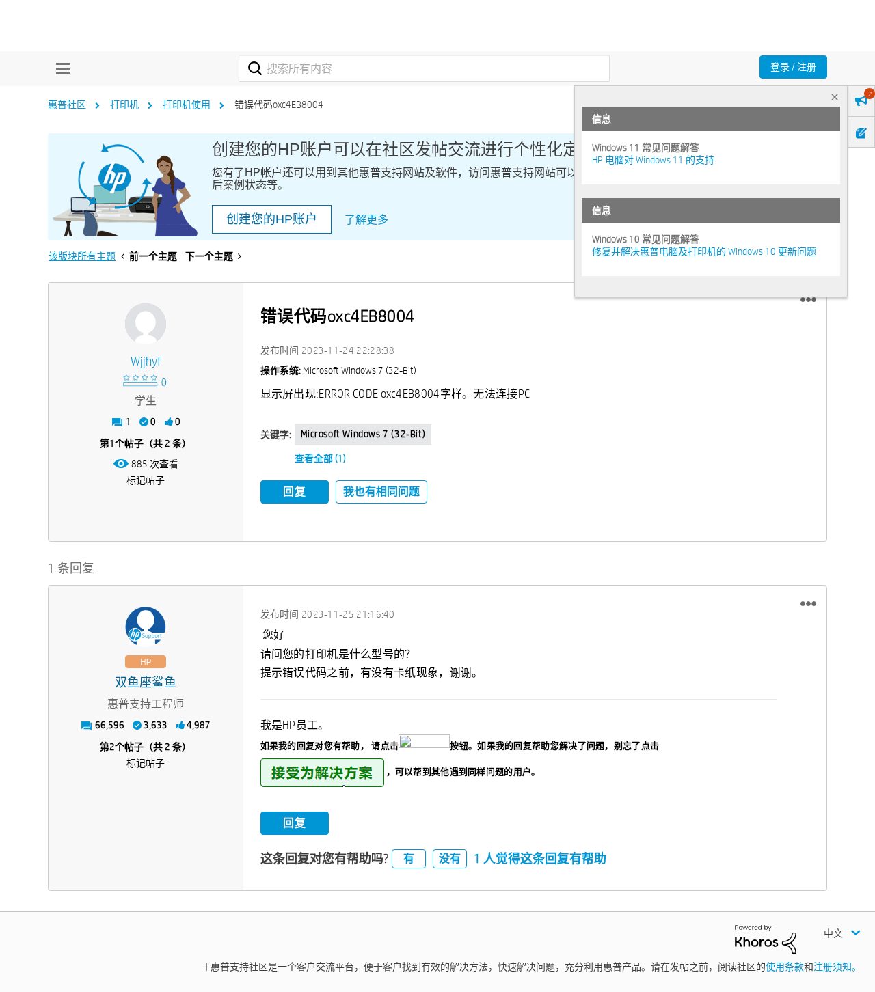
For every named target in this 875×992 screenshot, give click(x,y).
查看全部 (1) (320, 458)
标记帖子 (145, 480)
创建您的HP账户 (271, 219)
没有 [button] (450, 858)
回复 (294, 491)
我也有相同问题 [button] (381, 491)
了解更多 (366, 219)
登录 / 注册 (793, 67)
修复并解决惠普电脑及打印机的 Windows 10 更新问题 (704, 251)
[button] (808, 300)
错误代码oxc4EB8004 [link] (278, 104)
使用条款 (785, 967)
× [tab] (834, 96)
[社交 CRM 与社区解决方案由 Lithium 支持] (765, 939)
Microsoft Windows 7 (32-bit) (363, 434)
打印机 (124, 104)
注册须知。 (837, 967)
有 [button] (408, 858)
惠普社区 (67, 104)
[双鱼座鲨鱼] (145, 627)
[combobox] (424, 68)
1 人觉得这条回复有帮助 (540, 858)
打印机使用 (187, 104)
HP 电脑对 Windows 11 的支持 (653, 160)
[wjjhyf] (145, 323)
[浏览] (59, 68)
